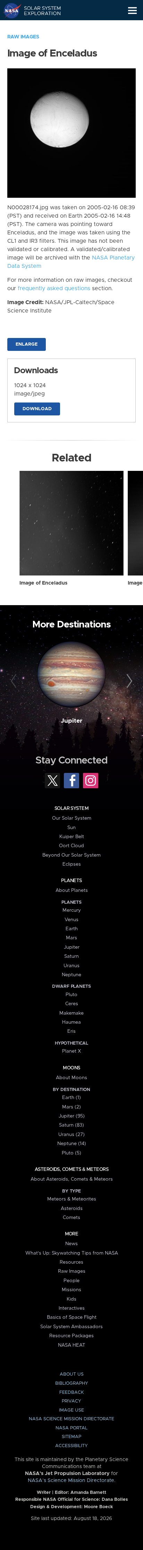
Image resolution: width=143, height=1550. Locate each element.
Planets (71, 880)
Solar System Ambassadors (71, 1326)
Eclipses (71, 864)
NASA (9, 10)
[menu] (132, 10)
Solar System (71, 808)
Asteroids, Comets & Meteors (71, 1169)
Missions (71, 1289)
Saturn (71, 956)
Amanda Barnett (88, 1492)
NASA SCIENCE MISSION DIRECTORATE (71, 1419)
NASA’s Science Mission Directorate (71, 1480)
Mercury (71, 910)
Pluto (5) (71, 1153)
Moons (71, 1068)
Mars (71, 937)
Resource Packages (71, 1335)
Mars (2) (71, 1107)
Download (37, 409)
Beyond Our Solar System (71, 855)
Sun (71, 827)
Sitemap (71, 1437)
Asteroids (72, 1208)
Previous (15, 681)
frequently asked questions (54, 288)
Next (128, 681)
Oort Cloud (71, 845)
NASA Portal (71, 1428)
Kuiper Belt (71, 836)
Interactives (72, 1308)
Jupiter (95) (72, 1116)
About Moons (71, 1077)
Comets (71, 1217)
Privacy (71, 1401)
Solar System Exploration (38, 10)
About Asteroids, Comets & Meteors (72, 1179)
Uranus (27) (71, 1134)
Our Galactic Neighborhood (38, 26)
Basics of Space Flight (71, 1317)
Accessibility (71, 1446)
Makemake (71, 1013)
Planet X (71, 1051)
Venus (71, 919)
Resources (71, 1262)
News (71, 1243)
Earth (72, 928)
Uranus (71, 965)
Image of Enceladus (43, 583)
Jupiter (71, 721)
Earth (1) (71, 1097)
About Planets (72, 890)
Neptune (71, 974)
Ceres (71, 1003)
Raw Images (23, 37)
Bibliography (71, 1383)
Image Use (71, 1410)
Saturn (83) (71, 1125)
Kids (71, 1299)
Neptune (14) (71, 1143)
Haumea (71, 1022)
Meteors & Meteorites (71, 1199)
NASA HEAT (71, 1345)
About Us (72, 1374)
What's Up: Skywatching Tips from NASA (71, 1253)
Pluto (71, 994)
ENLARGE (26, 344)
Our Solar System (71, 818)
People (71, 1280)
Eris (71, 1031)
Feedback (71, 1392)
